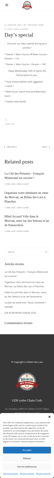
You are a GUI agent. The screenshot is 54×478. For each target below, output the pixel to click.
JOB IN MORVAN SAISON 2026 (20, 312)
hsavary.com (35, 25)
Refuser (27, 458)
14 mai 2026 (9, 184)
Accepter (27, 450)
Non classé (21, 29)
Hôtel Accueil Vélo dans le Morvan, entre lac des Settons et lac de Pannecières (26, 221)
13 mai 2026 (9, 207)
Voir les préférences (27, 466)
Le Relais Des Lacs (33, 361)
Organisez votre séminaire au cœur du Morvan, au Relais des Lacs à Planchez (26, 197)
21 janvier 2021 (13, 25)
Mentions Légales (10, 473)
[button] (49, 416)
